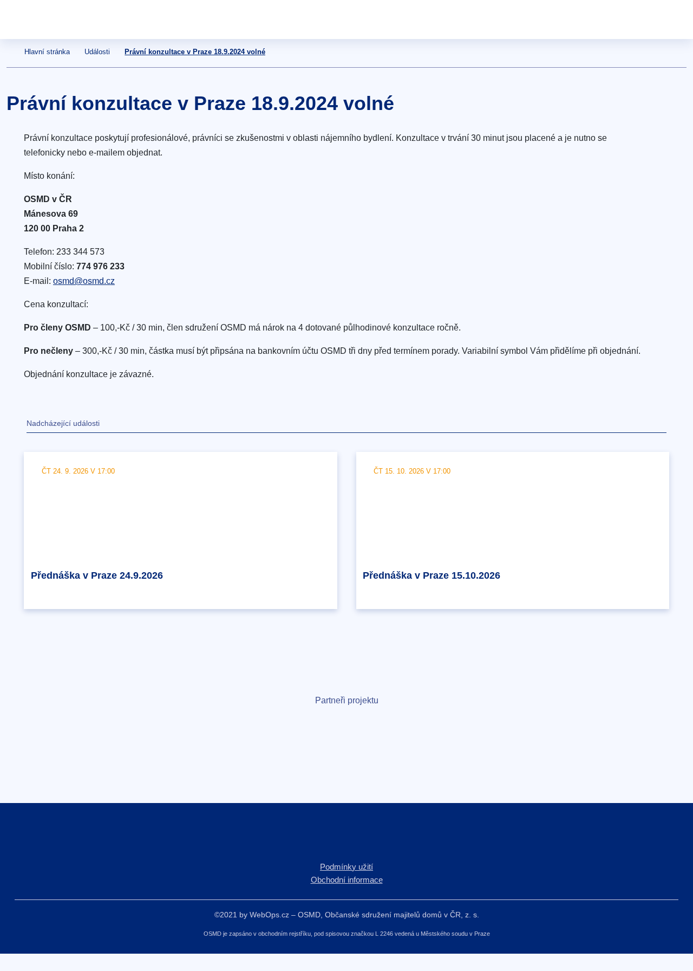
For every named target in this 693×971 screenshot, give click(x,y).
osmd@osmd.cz (84, 281)
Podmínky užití (346, 866)
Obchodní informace (347, 879)
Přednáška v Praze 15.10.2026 (431, 575)
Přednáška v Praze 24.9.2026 (97, 575)
